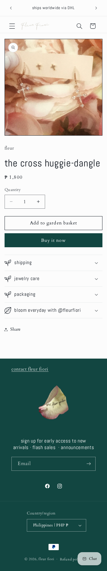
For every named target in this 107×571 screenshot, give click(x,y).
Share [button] (15, 329)
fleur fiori (46, 559)
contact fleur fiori (30, 369)
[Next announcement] (96, 8)
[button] (12, 26)
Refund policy (71, 559)
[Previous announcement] (11, 8)
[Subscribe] (88, 464)
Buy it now (53, 240)
